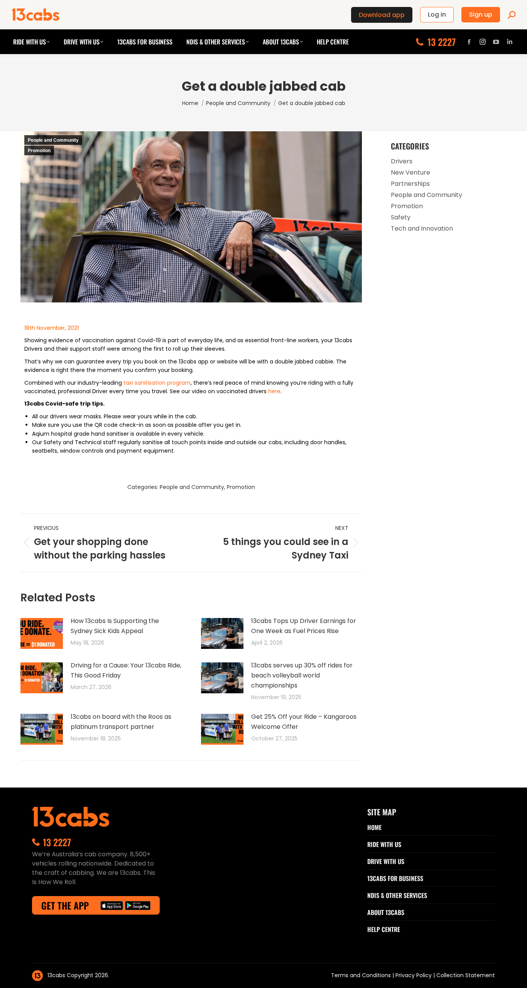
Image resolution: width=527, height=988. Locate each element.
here (274, 391)
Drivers (401, 161)
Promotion (39, 150)
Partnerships (410, 183)
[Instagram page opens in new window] (482, 42)
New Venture (410, 172)
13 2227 (441, 41)
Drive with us (385, 861)
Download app (382, 14)
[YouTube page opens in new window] (496, 42)
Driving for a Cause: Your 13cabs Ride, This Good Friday (126, 670)
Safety (400, 217)
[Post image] (41, 633)
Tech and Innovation (422, 228)
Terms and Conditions (361, 975)
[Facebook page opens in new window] (469, 42)
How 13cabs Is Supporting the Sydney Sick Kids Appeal (115, 625)
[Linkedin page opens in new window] (509, 42)
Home (374, 827)
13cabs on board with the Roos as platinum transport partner (121, 721)
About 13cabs (385, 912)
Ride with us (384, 844)
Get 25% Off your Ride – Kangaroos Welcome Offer (303, 721)
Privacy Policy (414, 975)
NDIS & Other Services (397, 895)
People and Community (53, 140)
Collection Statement (465, 975)
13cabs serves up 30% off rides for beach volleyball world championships (302, 675)
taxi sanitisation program (157, 383)
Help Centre (383, 929)
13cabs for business (395, 878)
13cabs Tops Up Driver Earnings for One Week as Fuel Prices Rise (303, 625)
